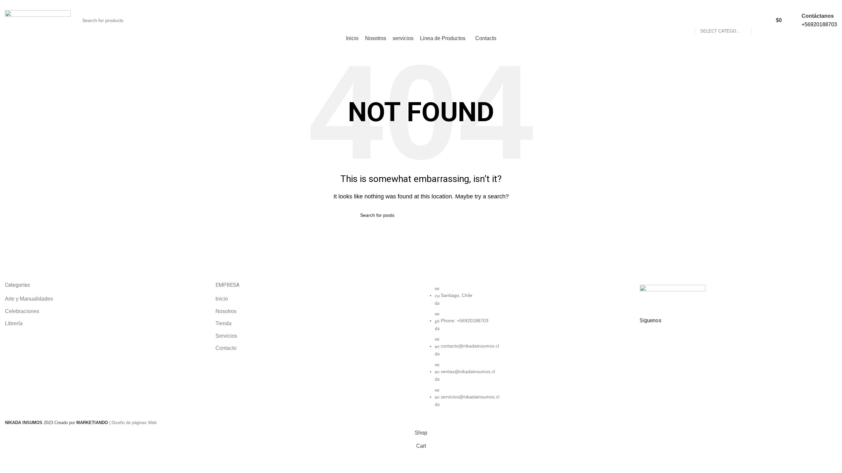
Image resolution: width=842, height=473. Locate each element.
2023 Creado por (40, 422)
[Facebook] (648, 338)
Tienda (223, 323)
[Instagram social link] (829, 4)
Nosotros (225, 311)
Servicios (226, 336)
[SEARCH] (769, 16)
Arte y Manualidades (29, 299)
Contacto (225, 348)
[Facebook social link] (822, 4)
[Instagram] (665, 338)
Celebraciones (22, 311)
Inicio (221, 299)
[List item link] (526, 350)
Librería (14, 323)
